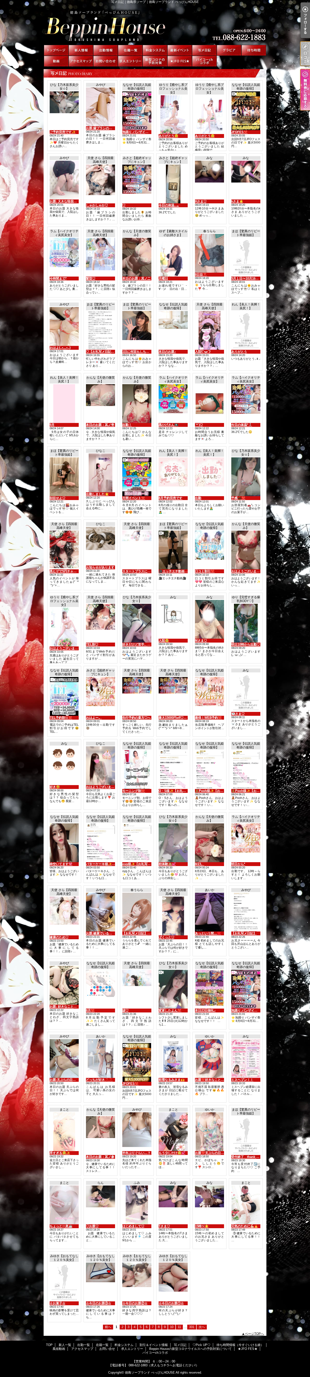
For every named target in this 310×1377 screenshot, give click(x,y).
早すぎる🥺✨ (60, 1153)
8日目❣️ (201, 274)
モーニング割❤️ (133, 791)
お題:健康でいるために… (104, 933)
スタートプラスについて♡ (141, 571)
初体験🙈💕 (167, 864)
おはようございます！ (247, 571)
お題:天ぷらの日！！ (64, 1080)
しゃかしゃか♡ (97, 205)
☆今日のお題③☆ (98, 1303)
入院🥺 (164, 640)
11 (179, 1327)
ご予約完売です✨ (63, 132)
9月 (52, 425)
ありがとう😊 (168, 136)
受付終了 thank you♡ (248, 1157)
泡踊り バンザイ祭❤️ (137, 132)
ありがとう (239, 351)
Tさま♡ (164, 1226)
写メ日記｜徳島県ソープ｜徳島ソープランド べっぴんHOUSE (155, 24)
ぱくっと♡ (166, 937)
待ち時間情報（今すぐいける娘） (253, 50)
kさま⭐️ (237, 201)
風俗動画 (56, 61)
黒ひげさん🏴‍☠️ (168, 425)
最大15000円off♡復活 (174, 717)
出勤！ (127, 425)
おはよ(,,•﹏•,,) (60, 348)
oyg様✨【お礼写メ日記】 (141, 864)
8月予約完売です (170, 498)
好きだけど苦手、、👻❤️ (140, 644)
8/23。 (199, 864)
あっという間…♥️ (208, 933)
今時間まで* (58, 278)
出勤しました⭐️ (97, 494)
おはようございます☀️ (102, 787)
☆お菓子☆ (57, 1303)
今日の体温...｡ (169, 205)
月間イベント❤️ (133, 498)
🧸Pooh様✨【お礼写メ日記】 (217, 791)
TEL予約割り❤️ (61, 717)
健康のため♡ (59, 937)
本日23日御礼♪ (205, 1010)
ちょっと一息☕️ (61, 1226)
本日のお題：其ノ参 (100, 1157)
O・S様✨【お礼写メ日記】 (179, 791)
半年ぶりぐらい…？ (136, 1153)
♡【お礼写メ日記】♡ (101, 351)
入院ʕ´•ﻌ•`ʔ (202, 351)
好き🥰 (55, 787)
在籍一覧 (130, 50)
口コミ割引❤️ (205, 571)
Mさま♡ (201, 640)
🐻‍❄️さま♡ (238, 714)
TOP (56, 50)
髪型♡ (90, 278)
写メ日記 (204, 50)
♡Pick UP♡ (229, 50)
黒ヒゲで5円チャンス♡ (66, 571)
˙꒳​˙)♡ (199, 425)
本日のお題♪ (167, 351)
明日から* (238, 864)
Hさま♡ (201, 201)
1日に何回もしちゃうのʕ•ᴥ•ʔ (142, 351)
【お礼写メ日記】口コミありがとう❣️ (149, 933)
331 (191, 1327)
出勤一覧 (105, 50)
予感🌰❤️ (238, 498)
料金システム (155, 50)
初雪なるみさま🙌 (172, 1080)
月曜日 (163, 278)
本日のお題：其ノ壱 (100, 425)
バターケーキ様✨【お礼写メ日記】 (111, 864)
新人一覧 (81, 50)
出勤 (198, 498)
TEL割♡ (92, 644)
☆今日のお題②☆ (134, 1303)
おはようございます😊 (66, 648)
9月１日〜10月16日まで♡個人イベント (259, 278)
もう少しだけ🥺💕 (172, 1153)
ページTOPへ (254, 1334)
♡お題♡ (92, 1226)
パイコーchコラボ (204, 61)
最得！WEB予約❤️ (208, 717)
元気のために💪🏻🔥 (244, 1226)
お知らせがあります (100, 567)
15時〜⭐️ (202, 1226)
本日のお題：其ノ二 (136, 278)
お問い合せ (105, 61)
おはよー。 (94, 717)
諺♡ (125, 1010)
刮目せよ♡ (57, 498)
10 (171, 1327)
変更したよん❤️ (170, 1010)
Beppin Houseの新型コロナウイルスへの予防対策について (155, 61)
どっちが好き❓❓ (99, 1080)
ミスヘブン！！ (242, 1080)
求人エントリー (130, 61)
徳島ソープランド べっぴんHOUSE (150, 1372)
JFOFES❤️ (239, 132)
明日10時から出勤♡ (245, 644)
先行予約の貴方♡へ (136, 717)
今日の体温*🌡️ (241, 425)
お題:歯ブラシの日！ (100, 128)
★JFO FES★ (179, 61)
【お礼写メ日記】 (243, 933)
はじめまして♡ (133, 1226)
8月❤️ (90, 1010)
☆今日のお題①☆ (171, 1303)
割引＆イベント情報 (179, 50)
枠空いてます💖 (61, 864)
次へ (202, 1327)
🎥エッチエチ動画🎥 (173, 571)
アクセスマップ (81, 61)
